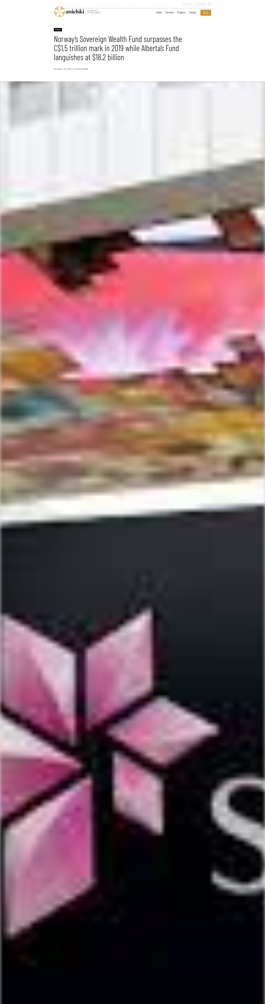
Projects (181, 12)
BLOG (205, 12)
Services (169, 12)
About (159, 12)
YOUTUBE (200, 4)
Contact (193, 12)
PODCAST (187, 4)
